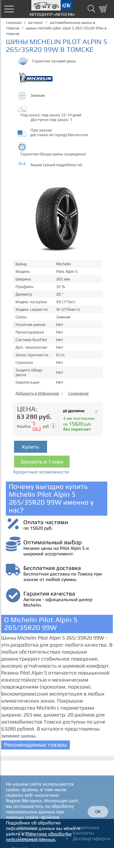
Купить (30, 447)
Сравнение (78, 393)
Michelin (63, 263)
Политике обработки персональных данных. (39, 836)
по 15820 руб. (38, 528)
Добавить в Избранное (37, 393)
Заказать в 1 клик (41, 462)
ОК (98, 812)
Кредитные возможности (41, 472)
